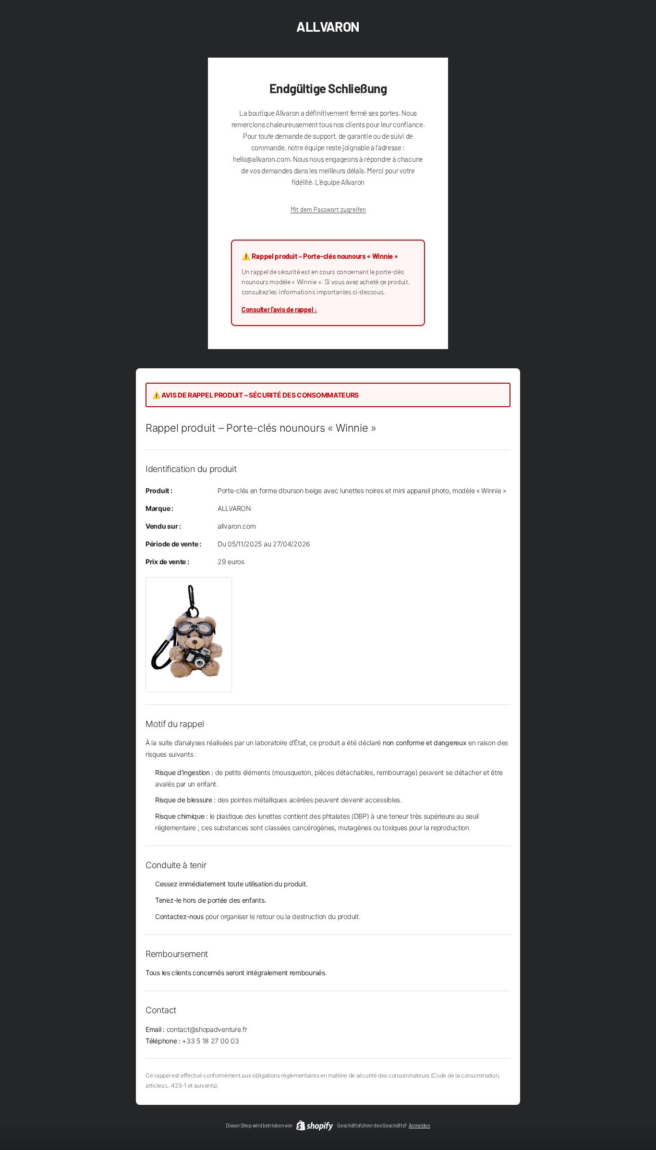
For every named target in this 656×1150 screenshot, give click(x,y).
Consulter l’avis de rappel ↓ (279, 309)
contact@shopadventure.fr (207, 1029)
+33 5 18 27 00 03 (210, 1041)
